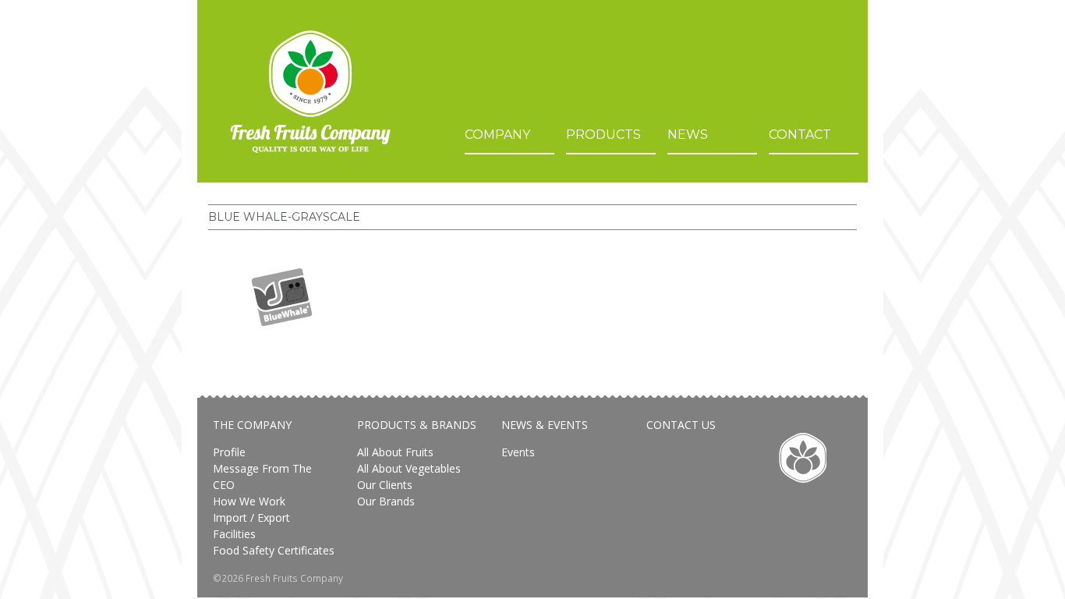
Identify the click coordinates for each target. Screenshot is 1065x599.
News (687, 134)
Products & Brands (416, 424)
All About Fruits (395, 452)
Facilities (234, 533)
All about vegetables (409, 468)
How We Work (249, 501)
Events (518, 452)
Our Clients (384, 484)
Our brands (386, 501)
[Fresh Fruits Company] (310, 91)
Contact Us (681, 424)
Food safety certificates (273, 550)
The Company (252, 424)
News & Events (544, 424)
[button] (282, 297)
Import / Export (251, 517)
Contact (800, 134)
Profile (229, 452)
